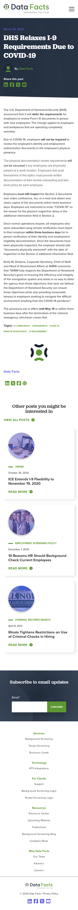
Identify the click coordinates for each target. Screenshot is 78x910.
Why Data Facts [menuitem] (39, 851)
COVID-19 (54, 325)
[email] (24, 84)
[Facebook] (12, 84)
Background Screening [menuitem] (39, 739)
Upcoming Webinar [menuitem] (39, 820)
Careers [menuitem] (39, 870)
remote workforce (15, 331)
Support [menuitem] (39, 784)
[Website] (24, 383)
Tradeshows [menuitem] (39, 827)
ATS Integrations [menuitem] (39, 768)
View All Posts (16, 420)
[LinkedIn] (6, 84)
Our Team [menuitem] (39, 857)
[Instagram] (48, 901)
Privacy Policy (50, 893)
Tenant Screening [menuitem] (39, 746)
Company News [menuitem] (39, 841)
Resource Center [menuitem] (39, 813)
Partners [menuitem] (39, 863)
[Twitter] (18, 84)
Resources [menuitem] (39, 808)
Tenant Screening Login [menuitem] (39, 798)
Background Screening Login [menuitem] (39, 791)
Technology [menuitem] (39, 763)
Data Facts (26, 69)
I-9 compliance (21, 325)
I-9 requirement (38, 331)
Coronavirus (39, 325)
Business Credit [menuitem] (39, 753)
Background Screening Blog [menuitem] (39, 834)
